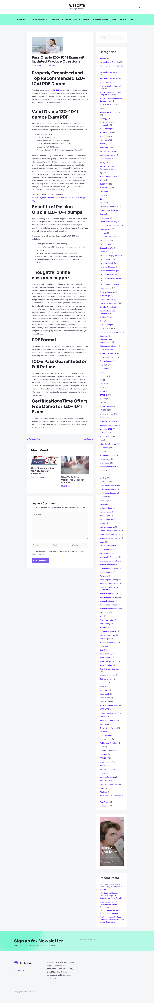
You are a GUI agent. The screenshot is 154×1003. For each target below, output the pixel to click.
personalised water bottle (110, 597)
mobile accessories (107, 527)
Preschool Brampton (108, 631)
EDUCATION (66, 19)
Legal (102, 470)
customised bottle (107, 263)
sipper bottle (105, 694)
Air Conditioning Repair (109, 78)
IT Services (104, 448)
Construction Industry (108, 222)
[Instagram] (15, 970)
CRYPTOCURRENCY (127, 19)
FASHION (86, 19)
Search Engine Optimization (111, 669)
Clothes (103, 214)
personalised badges (108, 593)
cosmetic (103, 233)
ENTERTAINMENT (107, 354)
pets (101, 616)
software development (108, 713)
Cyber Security (106, 288)
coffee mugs (104, 218)
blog (101, 180)
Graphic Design (106, 406)
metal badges (105, 516)
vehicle (102, 773)
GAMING (103, 395)
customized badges (107, 267)
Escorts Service (106, 361)
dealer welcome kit (107, 292)
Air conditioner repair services (112, 66)
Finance (103, 376)
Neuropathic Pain (107, 550)
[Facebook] (19, 970)
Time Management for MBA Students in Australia (43, 471)
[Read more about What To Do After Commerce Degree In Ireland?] (75, 465)
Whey (102, 788)
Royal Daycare (105, 658)
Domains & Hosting (107, 307)
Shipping (103, 686)
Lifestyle (103, 478)
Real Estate (104, 650)
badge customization (108, 155)
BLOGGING (104, 184)
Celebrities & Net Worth (109, 207)
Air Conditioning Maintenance (111, 72)
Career (102, 203)
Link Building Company (109, 485)
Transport (104, 754)
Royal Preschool (106, 665)
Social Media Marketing (109, 705)
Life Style (103, 474)
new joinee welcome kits (109, 561)
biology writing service (108, 176)
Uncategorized (105, 762)
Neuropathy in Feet (107, 553)
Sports (102, 717)
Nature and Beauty (107, 546)
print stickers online (107, 635)
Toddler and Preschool (109, 743)
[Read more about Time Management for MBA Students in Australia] (45, 460)
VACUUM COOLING (108, 769)
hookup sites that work (109, 425)
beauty (102, 163)
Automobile (104, 136)
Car (101, 199)
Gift (101, 403)
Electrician (104, 336)
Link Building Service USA (110, 493)
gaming (102, 391)
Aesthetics (104, 58)
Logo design (104, 501)
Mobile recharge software (110, 534)
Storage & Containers (108, 720)
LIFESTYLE (104, 482)
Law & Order (105, 463)
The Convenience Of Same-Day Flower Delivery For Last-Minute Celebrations (112, 919)
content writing (105, 229)
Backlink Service (106, 151)
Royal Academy (106, 654)
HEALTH (77, 19)
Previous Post (33, 439)
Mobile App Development (110, 531)
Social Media (105, 702)
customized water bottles (110, 284)
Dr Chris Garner (106, 317)
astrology (103, 119)
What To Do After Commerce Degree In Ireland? (72, 480)
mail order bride (106, 508)
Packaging (104, 576)
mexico (102, 523)
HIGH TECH (104, 418)
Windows (103, 792)
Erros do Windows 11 (108, 357)
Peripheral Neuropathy (109, 583)
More (102, 542)
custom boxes (105, 244)
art (101, 109)
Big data (103, 173)
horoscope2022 (106, 429)
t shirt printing (105, 735)
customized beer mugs (109, 271)
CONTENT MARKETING (109, 225)
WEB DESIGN (105, 781)
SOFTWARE (104, 709)
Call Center (104, 191)
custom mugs (105, 252)
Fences (102, 372)
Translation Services (108, 751)
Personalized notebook (109, 605)
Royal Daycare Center (108, 661)
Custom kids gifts (106, 248)
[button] (139, 7)
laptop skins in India (108, 455)
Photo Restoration (107, 620)
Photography (105, 624)
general (103, 399)
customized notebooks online (111, 278)
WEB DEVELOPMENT (108, 784)
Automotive (104, 140)
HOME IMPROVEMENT (100, 19)
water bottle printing (108, 777)
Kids (101, 452)
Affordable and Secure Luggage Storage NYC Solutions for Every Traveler (112, 895)
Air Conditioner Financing (110, 62)
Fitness (102, 384)
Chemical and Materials (109, 210)
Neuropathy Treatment (109, 557)
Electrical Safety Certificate (110, 332)
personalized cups (107, 601)
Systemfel (103, 732)
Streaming (104, 724)
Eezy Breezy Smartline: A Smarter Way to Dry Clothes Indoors (111, 886)
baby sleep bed (106, 147)
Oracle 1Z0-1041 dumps (55, 90)
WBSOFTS (77, 6)
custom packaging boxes (109, 256)
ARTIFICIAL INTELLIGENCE (111, 112)
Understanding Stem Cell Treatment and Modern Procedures (109, 904)
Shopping (103, 690)
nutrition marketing (107, 565)
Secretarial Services (108, 675)
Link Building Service (108, 489)
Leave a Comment (51, 66)
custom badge (105, 240)
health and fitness (107, 414)
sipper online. (105, 698)
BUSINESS (55, 19)
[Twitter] (23, 970)
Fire (101, 380)
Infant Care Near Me (108, 444)
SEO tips (103, 683)
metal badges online (107, 519)
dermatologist (105, 296)
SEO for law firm (106, 679)
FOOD (102, 387)
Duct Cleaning (105, 325)
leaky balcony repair (108, 467)
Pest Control (105, 612)
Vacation (103, 766)
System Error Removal (109, 728)
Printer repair (105, 639)
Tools (102, 747)
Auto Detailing (105, 129)
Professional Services (108, 642)
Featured (103, 369)
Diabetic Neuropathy (108, 299)
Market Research (106, 512)
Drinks (102, 321)
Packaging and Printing (109, 580)
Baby (102, 144)
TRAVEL (114, 19)
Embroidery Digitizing (108, 346)
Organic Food (105, 572)
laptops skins (105, 459)
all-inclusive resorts (107, 82)
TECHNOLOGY (21, 19)
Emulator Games (106, 350)
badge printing (105, 159)
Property (103, 646)
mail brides (104, 504)
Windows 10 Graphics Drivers (111, 796)
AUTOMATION (106, 132)
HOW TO (103, 433)
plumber (103, 627)
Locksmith (104, 497)
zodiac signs (104, 806)
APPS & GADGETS (107, 105)
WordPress (104, 802)
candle (102, 195)
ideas (102, 440)
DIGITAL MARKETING (39, 19)
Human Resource (107, 436)
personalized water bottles (110, 609)
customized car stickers (109, 274)
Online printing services (109, 568)
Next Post (88, 439)
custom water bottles (108, 259)
